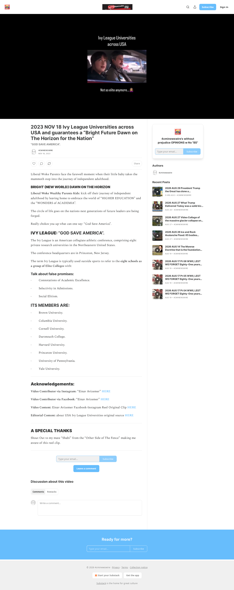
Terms (124, 567)
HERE (106, 391)
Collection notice (139, 567)
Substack (101, 583)
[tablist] (44, 492)
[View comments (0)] (211, 66)
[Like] (34, 163)
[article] (178, 191)
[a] (157, 191)
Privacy (116, 567)
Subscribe (208, 7)
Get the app (132, 575)
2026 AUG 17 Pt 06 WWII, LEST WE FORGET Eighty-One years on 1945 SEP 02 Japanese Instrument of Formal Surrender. (183, 263)
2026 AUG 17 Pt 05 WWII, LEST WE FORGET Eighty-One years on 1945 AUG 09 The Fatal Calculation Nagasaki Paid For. (183, 277)
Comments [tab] (38, 491)
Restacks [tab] (51, 491)
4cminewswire (45, 150)
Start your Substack (109, 575)
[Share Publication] (195, 7)
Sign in (224, 7)
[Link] (26, 187)
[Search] (188, 7)
